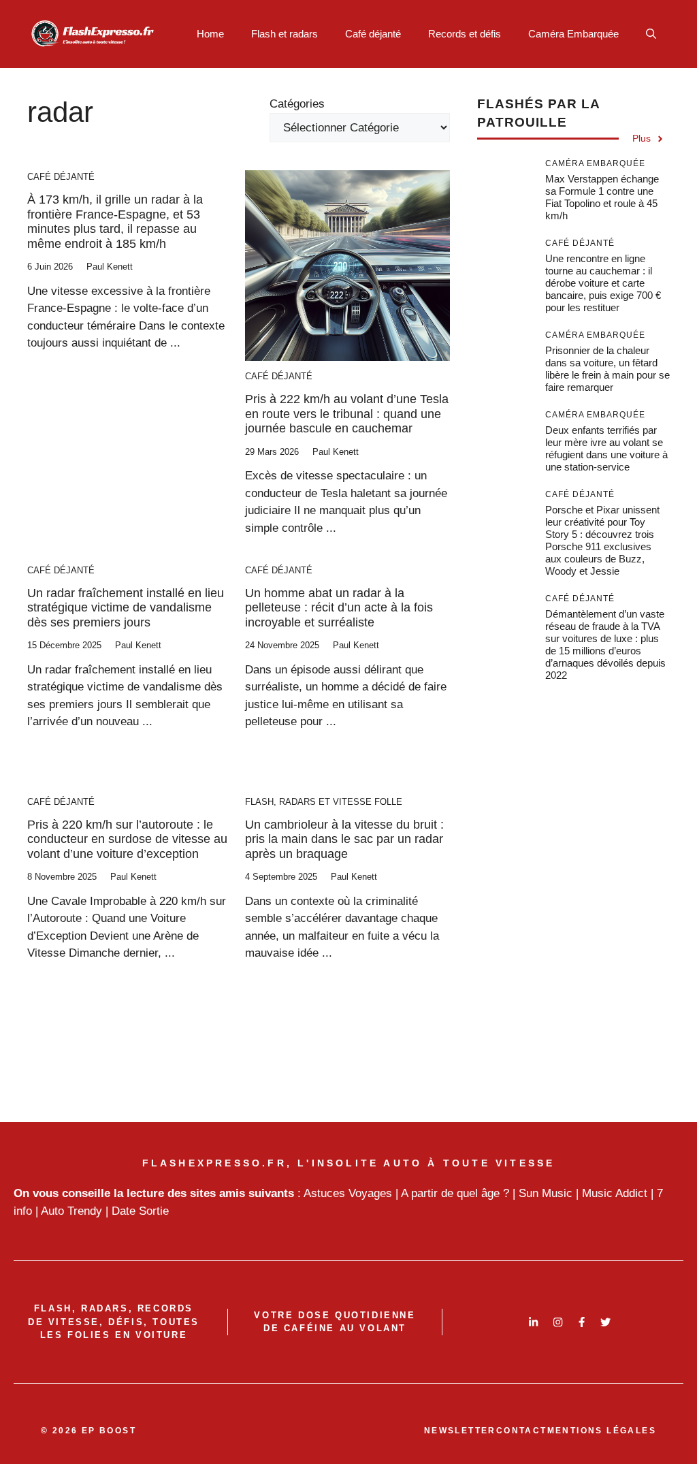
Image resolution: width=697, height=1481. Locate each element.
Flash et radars (284, 33)
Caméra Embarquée (573, 33)
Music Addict (614, 1193)
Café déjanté (373, 33)
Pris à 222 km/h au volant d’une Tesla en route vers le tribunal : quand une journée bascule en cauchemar (347, 413)
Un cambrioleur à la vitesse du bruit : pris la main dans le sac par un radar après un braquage (344, 839)
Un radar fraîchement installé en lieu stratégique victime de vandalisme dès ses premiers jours (125, 607)
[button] (651, 34)
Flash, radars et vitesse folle (323, 802)
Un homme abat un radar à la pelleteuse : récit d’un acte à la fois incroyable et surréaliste (339, 607)
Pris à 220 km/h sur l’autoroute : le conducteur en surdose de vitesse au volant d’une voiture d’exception (127, 839)
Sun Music (545, 1193)
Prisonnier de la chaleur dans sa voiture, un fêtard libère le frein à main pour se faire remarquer (607, 369)
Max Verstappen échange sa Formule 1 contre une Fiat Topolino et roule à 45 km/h (602, 197)
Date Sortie (140, 1211)
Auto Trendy (71, 1211)
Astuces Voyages (348, 1193)
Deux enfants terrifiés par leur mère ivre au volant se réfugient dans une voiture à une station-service (606, 448)
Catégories (297, 103)
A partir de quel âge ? (455, 1193)
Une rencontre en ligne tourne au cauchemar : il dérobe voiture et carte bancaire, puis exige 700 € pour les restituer (603, 283)
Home (210, 33)
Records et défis (464, 33)
